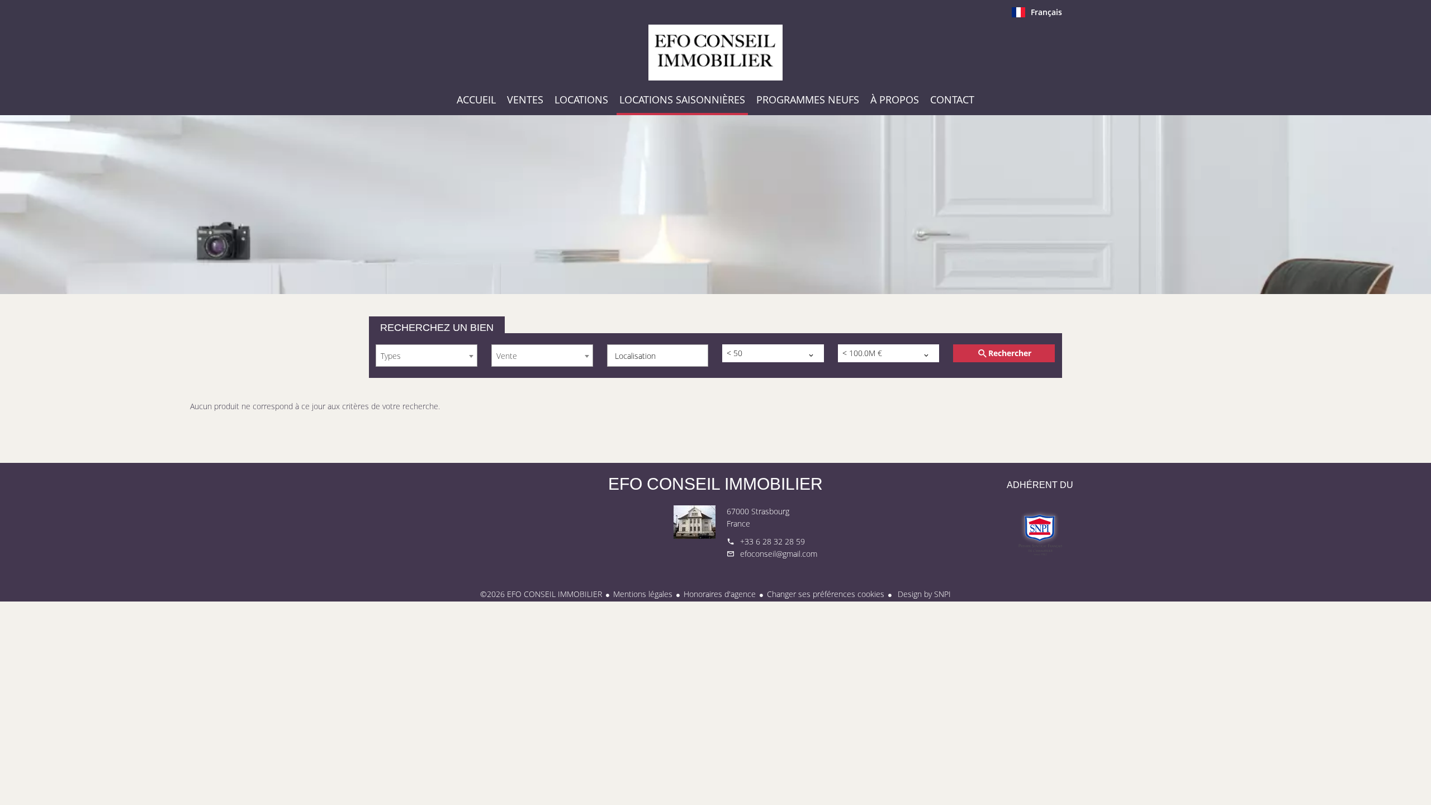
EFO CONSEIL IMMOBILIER (715, 484)
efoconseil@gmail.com (778, 553)
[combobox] (426, 355)
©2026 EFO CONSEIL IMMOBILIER (541, 594)
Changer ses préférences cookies (825, 594)
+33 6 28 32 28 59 (772, 541)
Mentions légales (642, 594)
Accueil (715, 52)
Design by (923, 594)
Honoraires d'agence (720, 594)
